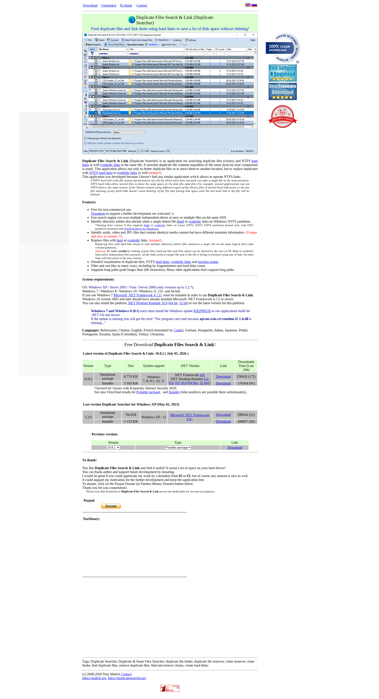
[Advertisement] (44, 178)
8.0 (171, 383)
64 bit (173, 303)
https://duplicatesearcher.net (127, 678)
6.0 (206, 379)
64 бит (193, 383)
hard (181, 221)
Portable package (148, 392)
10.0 (183, 383)
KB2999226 (202, 311)
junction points (208, 262)
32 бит (204, 383)
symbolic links (110, 165)
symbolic (195, 221)
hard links (106, 173)
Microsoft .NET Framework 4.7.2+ (138, 295)
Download (90, 5)
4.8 (202, 375)
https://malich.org (94, 678)
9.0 (177, 383)
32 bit (183, 303)
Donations (98, 213)
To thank (126, 5)
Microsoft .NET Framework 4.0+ (189, 417)
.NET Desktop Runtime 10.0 (147, 303)
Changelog (108, 5)
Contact (141, 5)
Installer (174, 392)
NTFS (93, 173)
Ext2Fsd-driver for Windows (141, 228)
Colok (178, 330)
